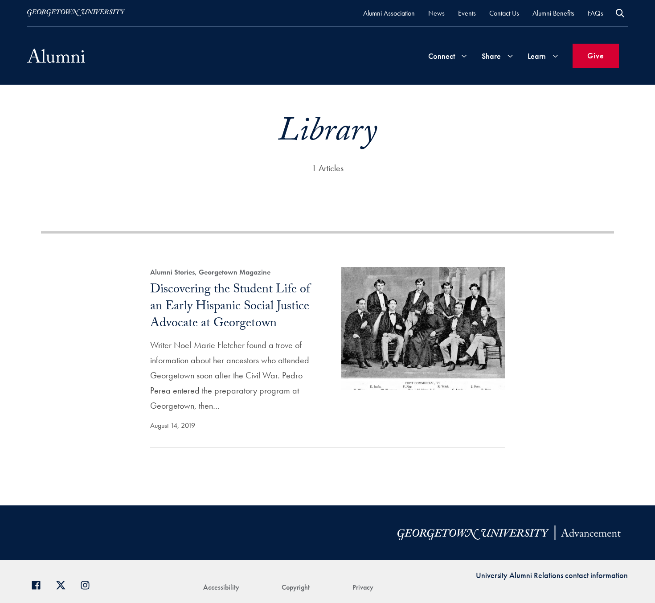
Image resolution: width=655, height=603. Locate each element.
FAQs (595, 13)
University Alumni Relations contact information (552, 575)
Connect (441, 56)
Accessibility (221, 587)
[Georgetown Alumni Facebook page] (39, 584)
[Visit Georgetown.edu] (76, 12)
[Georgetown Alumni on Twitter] (64, 584)
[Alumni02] (56, 56)
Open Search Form (620, 13)
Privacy (362, 587)
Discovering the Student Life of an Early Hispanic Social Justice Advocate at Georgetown (230, 307)
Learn (537, 56)
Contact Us (504, 13)
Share (491, 56)
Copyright (296, 587)
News (436, 13)
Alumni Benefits (553, 13)
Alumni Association (389, 13)
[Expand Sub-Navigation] (464, 56)
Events (467, 13)
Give (595, 55)
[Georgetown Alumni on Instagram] (88, 584)
